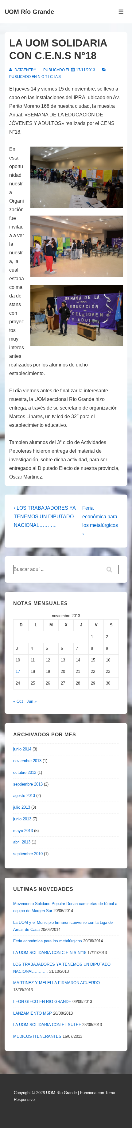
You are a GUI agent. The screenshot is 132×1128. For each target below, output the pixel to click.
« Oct (18, 701)
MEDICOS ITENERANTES (37, 1036)
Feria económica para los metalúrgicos (47, 941)
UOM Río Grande (29, 11)
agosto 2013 (24, 795)
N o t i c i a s (49, 77)
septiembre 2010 (28, 853)
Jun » (32, 701)
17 (18, 671)
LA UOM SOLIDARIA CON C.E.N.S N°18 (49, 952)
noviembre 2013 (27, 760)
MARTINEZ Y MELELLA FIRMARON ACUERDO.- (57, 982)
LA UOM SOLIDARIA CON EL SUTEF (47, 1024)
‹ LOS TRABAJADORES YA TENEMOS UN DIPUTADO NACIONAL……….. (45, 516)
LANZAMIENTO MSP (32, 1013)
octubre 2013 (24, 772)
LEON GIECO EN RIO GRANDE (42, 1001)
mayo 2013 (23, 830)
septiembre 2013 (28, 784)
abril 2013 (21, 842)
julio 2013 (21, 807)
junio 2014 (22, 749)
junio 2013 (22, 819)
